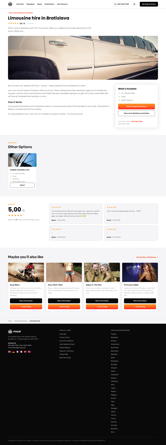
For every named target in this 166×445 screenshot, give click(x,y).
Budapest (114, 337)
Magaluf (114, 395)
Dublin (113, 371)
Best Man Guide (65, 358)
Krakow (113, 341)
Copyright (63, 334)
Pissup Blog (64, 354)
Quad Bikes (15, 285)
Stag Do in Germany (67, 351)
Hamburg (114, 381)
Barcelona (114, 351)
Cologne (114, 368)
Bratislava (114, 361)
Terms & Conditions (66, 341)
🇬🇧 (9, 352)
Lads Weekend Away (67, 344)
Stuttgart (114, 408)
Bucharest (114, 348)
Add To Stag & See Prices (136, 106)
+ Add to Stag (26, 307)
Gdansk (113, 378)
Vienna (113, 415)
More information (26, 301)
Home (10, 321)
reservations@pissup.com (17, 347)
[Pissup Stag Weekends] (10, 4)
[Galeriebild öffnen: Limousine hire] (83, 58)
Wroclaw (114, 425)
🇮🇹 (21, 352)
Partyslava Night (131, 285)
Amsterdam (115, 344)
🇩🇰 (25, 352)
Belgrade (114, 354)
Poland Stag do (65, 348)
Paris (113, 402)
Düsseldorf (115, 375)
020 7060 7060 (137, 121)
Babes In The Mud (93, 285)
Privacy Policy (65, 337)
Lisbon (113, 388)
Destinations (49, 4)
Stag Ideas (30, 4)
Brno (112, 432)
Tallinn (113, 412)
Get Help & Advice (149, 4)
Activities (20, 4)
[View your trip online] (134, 4)
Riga (112, 405)
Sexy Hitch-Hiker (55, 285)
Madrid (113, 391)
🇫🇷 (17, 352)
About (39, 4)
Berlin (113, 358)
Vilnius (113, 418)
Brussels (114, 364)
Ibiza (112, 385)
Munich (113, 398)
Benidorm (114, 429)
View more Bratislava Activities (20, 13)
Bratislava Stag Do (21, 321)
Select (22, 185)
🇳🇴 (29, 352)
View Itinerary (62, 4)
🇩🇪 (13, 352)
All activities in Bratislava (147, 257)
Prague (113, 334)
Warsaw (114, 422)
